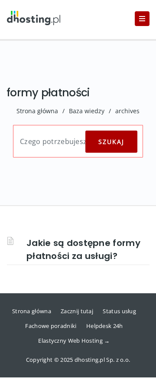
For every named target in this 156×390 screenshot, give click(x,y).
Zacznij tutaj (77, 311)
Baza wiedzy (86, 111)
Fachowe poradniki (50, 326)
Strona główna (37, 111)
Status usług (119, 311)
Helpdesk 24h (104, 326)
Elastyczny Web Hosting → (74, 340)
